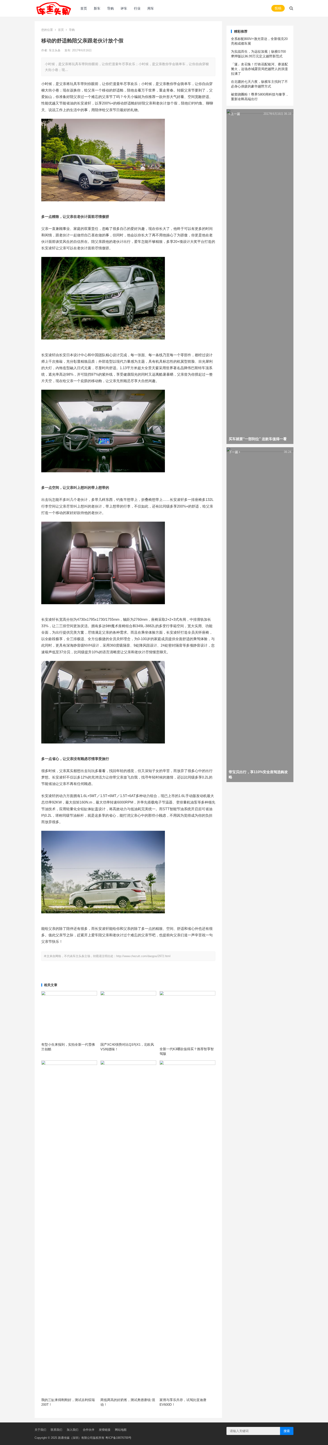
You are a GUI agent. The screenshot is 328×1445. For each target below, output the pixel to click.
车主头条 (55, 50)
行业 (137, 8)
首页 (83, 8)
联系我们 (56, 1429)
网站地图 (121, 1429)
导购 (110, 8)
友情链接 (104, 1429)
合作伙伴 (88, 1429)
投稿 (278, 8)
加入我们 (72, 1429)
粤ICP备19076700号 (118, 1437)
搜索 (287, 1431)
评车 (123, 8)
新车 (97, 8)
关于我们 (40, 1429)
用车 (150, 8)
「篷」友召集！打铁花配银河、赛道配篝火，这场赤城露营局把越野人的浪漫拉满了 (259, 68)
